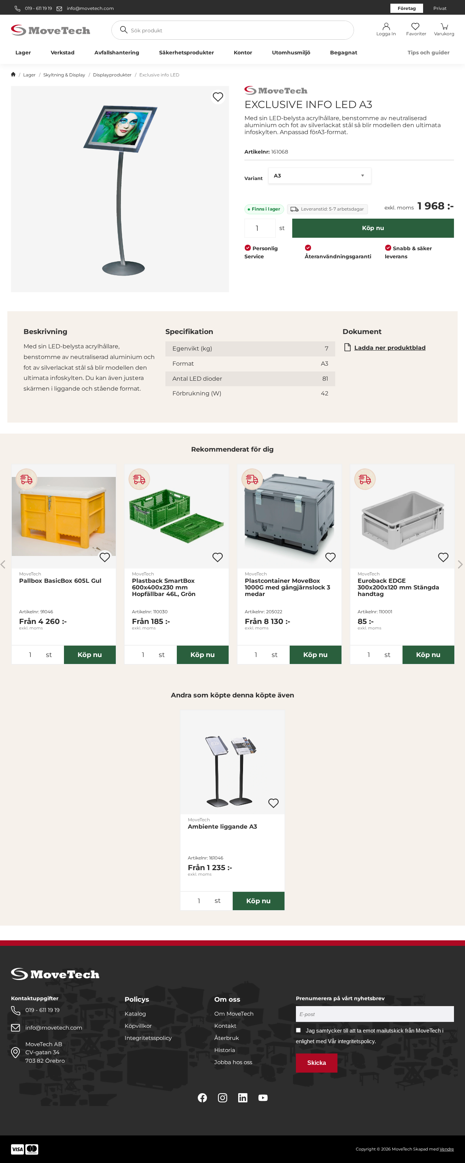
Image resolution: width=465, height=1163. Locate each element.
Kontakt (225, 1025)
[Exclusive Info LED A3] (120, 189)
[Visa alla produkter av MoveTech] (275, 91)
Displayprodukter (112, 75)
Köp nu (373, 228)
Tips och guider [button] (429, 52)
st (282, 228)
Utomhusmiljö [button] (291, 52)
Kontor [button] (243, 52)
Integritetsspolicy (148, 1037)
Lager (29, 75)
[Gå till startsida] (13, 75)
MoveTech (30, 574)
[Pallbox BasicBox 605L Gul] (64, 516)
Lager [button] (23, 52)
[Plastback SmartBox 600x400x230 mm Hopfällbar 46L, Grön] (177, 516)
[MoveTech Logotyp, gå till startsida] (50, 29)
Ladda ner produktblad (390, 347)
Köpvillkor (138, 1025)
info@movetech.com (90, 8)
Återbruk (226, 1037)
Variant (253, 178)
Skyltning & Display (64, 75)
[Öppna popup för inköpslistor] (218, 97)
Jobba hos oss (233, 1062)
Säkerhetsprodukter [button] (186, 52)
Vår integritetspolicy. (352, 1041)
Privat (440, 8)
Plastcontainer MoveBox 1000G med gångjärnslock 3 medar (287, 587)
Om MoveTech (234, 1013)
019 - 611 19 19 (38, 8)
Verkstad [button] (63, 52)
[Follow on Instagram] (222, 1098)
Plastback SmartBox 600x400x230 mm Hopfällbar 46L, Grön (164, 587)
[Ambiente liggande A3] (232, 762)
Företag (407, 8)
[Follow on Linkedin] (243, 1098)
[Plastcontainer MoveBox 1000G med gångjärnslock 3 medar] (289, 516)
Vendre (447, 1149)
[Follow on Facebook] (202, 1098)
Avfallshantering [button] (116, 52)
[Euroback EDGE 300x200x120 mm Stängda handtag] (402, 516)
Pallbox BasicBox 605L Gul (60, 581)
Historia (224, 1050)
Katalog (135, 1013)
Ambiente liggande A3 (222, 826)
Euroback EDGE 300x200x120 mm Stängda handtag (398, 587)
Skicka (316, 1063)
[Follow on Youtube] (263, 1098)
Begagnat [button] (343, 52)
